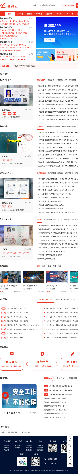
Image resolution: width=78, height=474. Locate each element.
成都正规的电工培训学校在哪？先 (55, 413)
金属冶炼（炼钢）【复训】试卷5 (15, 308)
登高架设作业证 (24, 21)
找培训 (29, 14)
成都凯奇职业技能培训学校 (9, 432)
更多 (30, 18)
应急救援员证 (20, 59)
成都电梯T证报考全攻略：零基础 (55, 398)
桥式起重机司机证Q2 (7, 33)
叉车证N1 (3, 30)
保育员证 (11, 59)
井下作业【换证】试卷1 (12, 333)
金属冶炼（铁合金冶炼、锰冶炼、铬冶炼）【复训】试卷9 (23, 325)
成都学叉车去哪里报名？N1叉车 (54, 417)
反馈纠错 (29, 450)
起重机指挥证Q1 (21, 33)
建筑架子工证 (4, 45)
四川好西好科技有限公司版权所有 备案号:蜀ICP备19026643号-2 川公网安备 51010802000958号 (39, 470)
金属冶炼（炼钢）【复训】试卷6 (15, 312)
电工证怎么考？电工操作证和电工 (58, 390)
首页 (10, 14)
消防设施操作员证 (12, 57)
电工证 (22, 57)
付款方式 (6, 445)
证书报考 (20, 14)
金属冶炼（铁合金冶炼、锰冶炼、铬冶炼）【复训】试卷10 (24, 329)
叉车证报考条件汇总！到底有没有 (58, 394)
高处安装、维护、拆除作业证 (19, 24)
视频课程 (49, 14)
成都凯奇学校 (26, 432)
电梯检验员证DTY (6, 39)
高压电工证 (4, 21)
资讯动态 (60, 14)
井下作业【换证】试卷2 (12, 338)
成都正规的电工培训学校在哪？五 (55, 402)
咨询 (70, 440)
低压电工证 (4, 24)
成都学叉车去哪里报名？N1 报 (54, 406)
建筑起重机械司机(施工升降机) (19, 48)
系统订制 (40, 450)
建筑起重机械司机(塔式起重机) (10, 50)
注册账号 (29, 445)
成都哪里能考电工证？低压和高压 (55, 410)
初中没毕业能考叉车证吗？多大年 (58, 386)
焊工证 (2, 57)
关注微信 (70, 452)
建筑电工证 (4, 48)
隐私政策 (29, 447)
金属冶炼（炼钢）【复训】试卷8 (15, 321)
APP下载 (70, 14)
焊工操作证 (13, 21)
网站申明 (6, 450)
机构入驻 (17, 445)
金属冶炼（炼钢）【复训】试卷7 (15, 317)
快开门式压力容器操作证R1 (9, 36)
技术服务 (17, 447)
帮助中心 (6, 447)
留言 (70, 459)
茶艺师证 (3, 59)
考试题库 (39, 14)
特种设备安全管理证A (15, 30)
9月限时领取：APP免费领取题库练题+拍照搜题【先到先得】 (36, 66)
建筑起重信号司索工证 (18, 45)
